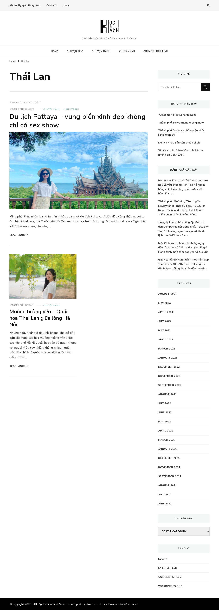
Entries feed (167, 568)
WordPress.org (170, 586)
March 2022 (166, 440)
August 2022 (167, 394)
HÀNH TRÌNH (71, 109)
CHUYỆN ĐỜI (127, 51)
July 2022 (164, 403)
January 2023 (167, 357)
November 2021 (169, 467)
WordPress (131, 604)
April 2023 (165, 339)
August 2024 (167, 294)
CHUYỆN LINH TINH (155, 51)
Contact (51, 5)
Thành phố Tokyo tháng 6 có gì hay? (181, 123)
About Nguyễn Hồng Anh (24, 5)
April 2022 (165, 430)
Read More (17, 235)
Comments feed (170, 577)
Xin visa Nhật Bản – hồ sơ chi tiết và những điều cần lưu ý (181, 152)
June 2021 (165, 503)
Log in (163, 558)
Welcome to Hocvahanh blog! (177, 115)
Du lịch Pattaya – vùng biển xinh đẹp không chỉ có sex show (77, 121)
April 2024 (165, 312)
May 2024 (164, 303)
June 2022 (165, 412)
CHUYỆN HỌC (75, 51)
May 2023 (164, 330)
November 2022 (169, 376)
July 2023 (164, 321)
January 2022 (167, 449)
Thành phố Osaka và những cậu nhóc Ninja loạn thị (181, 133)
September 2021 (169, 476)
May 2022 (164, 421)
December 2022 (169, 366)
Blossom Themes (96, 604)
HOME (54, 51)
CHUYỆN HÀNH (101, 51)
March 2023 (166, 348)
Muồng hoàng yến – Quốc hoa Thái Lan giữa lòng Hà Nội (39, 318)
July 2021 (164, 494)
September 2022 (169, 385)
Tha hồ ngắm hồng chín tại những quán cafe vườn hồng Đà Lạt (181, 189)
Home (66, 5)
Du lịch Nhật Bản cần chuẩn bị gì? (179, 143)
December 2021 (169, 458)
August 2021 (167, 485)
